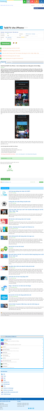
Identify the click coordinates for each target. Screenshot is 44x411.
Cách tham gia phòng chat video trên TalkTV (11, 48)
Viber (4, 378)
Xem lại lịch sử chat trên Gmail (16, 246)
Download (2, 32)
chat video (37, 207)
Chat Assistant (5, 355)
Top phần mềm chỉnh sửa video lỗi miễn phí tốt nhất (21, 266)
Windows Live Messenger (8, 388)
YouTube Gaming (6, 349)
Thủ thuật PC (41, 2)
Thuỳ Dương (14, 192)
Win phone (32, 2)
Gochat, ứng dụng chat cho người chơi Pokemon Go (12, 58)
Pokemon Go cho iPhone (32, 230)
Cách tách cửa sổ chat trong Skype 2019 (18, 276)
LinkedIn (33, 408)
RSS (31, 408)
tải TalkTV (14, 194)
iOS (28, 2)
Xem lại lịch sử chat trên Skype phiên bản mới (20, 295)
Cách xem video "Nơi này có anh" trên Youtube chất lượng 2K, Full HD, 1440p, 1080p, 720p (20, 53)
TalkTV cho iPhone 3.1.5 (6, 182)
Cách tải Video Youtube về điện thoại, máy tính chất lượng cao (24, 304)
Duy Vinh (13, 267)
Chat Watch (5, 363)
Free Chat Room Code (7, 360)
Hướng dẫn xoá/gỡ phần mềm (23, 404)
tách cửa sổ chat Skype (17, 279)
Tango (4, 380)
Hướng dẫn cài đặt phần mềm (23, 403)
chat (17, 154)
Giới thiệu (2, 403)
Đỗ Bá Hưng (2, 67)
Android (24, 2)
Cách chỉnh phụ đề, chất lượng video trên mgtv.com (21, 236)
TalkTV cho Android (7, 339)
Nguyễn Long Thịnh (12, 212)
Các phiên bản (9, 62)
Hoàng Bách (11, 248)
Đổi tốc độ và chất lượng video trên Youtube (11, 55)
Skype (12, 280)
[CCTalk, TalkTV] (14, 43)
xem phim (30, 239)
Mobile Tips (36, 2)
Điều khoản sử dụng (4, 404)
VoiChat (4, 358)
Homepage (33, 33)
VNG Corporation (28, 33)
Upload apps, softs (20, 406)
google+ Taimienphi (30, 408)
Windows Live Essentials (8, 390)
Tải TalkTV (20, 76)
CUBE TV (4, 346)
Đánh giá (3, 62)
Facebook (28, 408)
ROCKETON (5, 352)
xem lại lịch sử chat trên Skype (26, 300)
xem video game (21, 154)
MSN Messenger (6, 384)
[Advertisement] (22, 17)
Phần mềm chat (15, 32)
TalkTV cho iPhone (5, 71)
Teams (30, 261)
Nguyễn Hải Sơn (14, 287)
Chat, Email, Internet (8, 32)
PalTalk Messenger (7, 394)
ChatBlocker (5, 366)
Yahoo (4, 376)
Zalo (4, 374)
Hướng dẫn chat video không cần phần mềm (11, 50)
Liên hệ (1, 408)
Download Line (6, 382)
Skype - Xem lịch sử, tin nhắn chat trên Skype (20, 285)
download (3, 2)
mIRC (4, 386)
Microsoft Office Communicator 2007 (10, 392)
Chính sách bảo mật (4, 406)
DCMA (1, 407)
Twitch (5, 342)
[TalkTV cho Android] (16, 43)
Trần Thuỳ (13, 237)
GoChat (34, 231)
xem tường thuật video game (31, 154)
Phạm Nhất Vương (15, 296)
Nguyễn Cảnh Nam (15, 228)
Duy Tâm (13, 257)
